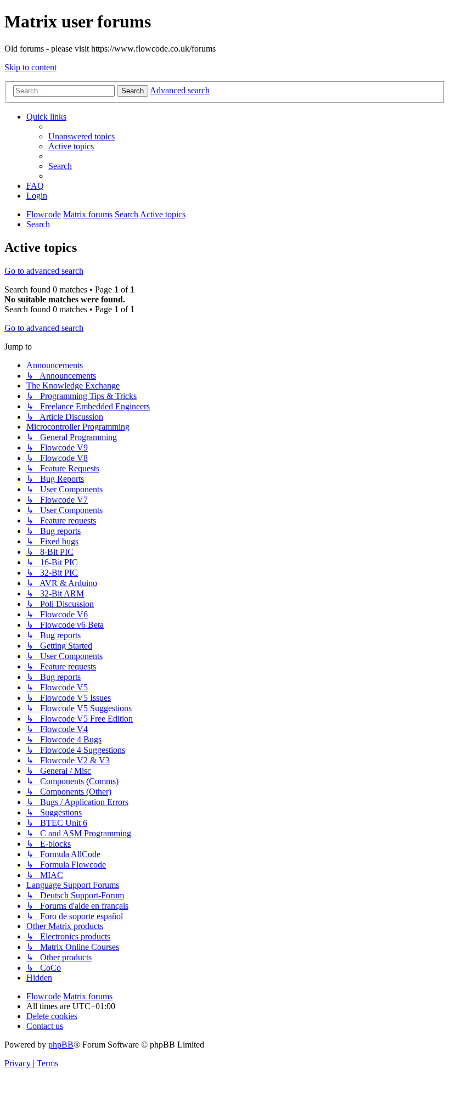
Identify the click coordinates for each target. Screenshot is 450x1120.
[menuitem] (81, 136)
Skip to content (30, 67)
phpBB (61, 1044)
